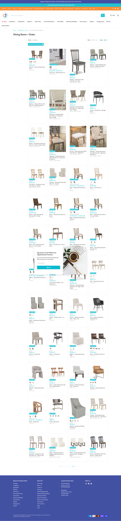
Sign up (49, 267)
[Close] (85, 248)
